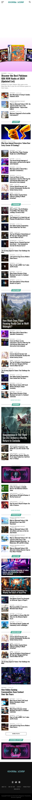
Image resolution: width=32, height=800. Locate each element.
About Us (4, 787)
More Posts (16, 733)
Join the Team (11, 787)
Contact (19, 787)
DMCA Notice (17, 789)
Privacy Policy (26, 787)
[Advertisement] (16, 22)
